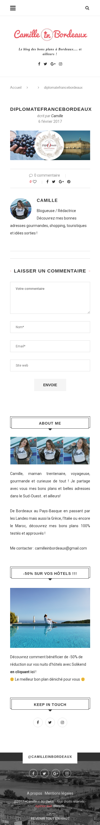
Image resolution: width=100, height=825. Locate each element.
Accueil (16, 88)
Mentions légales (59, 793)
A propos (34, 793)
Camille (57, 116)
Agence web (43, 806)
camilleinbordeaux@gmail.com (61, 548)
